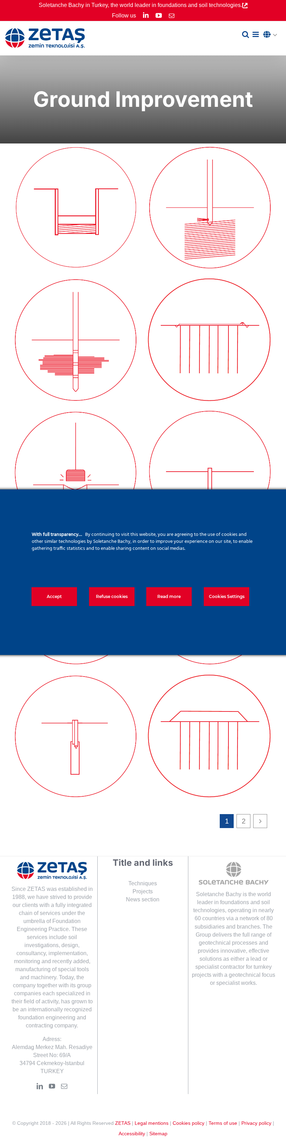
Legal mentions (151, 1123)
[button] (272, 35)
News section (142, 899)
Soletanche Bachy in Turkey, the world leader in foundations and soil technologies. (140, 5)
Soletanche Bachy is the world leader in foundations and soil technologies (232, 902)
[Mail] (64, 1086)
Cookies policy (188, 1123)
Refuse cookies (112, 596)
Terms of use (223, 1123)
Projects (143, 891)
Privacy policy (256, 1123)
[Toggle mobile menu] (256, 34)
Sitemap (158, 1133)
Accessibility (132, 1133)
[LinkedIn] (40, 1086)
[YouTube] (52, 1086)
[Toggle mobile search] (245, 34)
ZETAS (122, 1123)
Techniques (142, 883)
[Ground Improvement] (75, 207)
